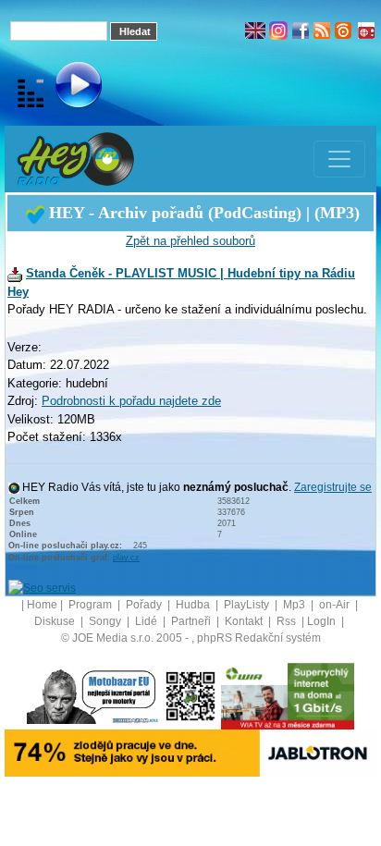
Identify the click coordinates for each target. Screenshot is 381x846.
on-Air (335, 604)
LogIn (322, 621)
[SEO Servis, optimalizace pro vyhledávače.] (42, 587)
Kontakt (245, 621)
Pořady (145, 604)
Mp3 (295, 604)
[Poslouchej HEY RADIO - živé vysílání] (63, 87)
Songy (106, 621)
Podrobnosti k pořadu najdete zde (131, 401)
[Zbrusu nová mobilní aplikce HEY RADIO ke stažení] (190, 695)
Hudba (194, 604)
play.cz (126, 557)
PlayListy (248, 604)
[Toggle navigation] (339, 159)
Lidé (147, 621)
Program (91, 604)
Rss (288, 621)
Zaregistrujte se (333, 487)
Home (42, 604)
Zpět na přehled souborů (190, 241)
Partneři (192, 621)
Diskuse (56, 621)
